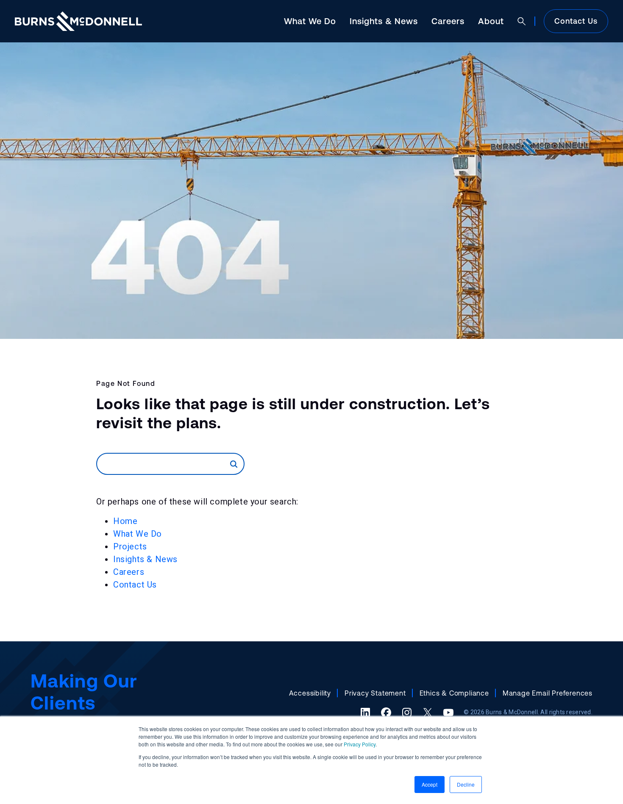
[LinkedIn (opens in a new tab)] (365, 712)
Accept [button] (429, 784)
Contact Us (576, 21)
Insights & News (384, 21)
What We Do (310, 21)
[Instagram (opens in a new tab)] (407, 712)
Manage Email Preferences (547, 693)
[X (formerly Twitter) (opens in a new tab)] (428, 712)
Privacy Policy (359, 744)
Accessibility (310, 693)
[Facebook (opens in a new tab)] (386, 712)
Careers (447, 21)
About (491, 21)
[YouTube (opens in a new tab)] (448, 712)
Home (125, 521)
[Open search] (521, 21)
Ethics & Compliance (454, 693)
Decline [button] (466, 784)
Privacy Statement (375, 693)
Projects (130, 546)
